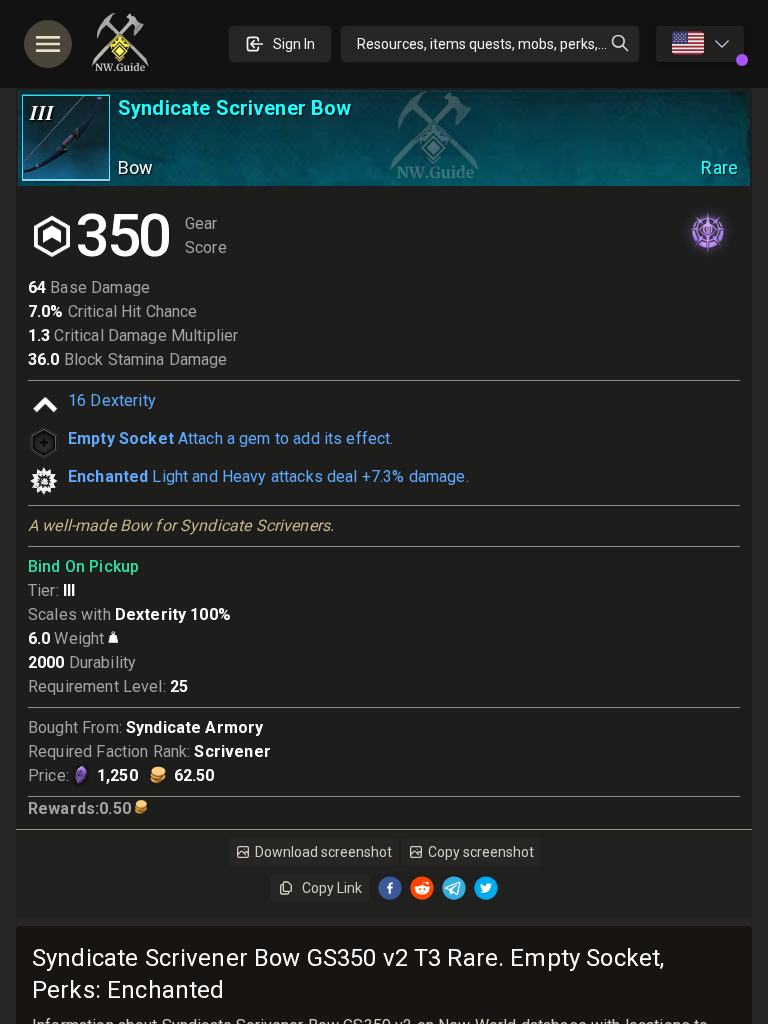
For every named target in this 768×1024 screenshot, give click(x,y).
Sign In (294, 44)
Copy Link (332, 888)
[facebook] (390, 888)
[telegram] (454, 888)
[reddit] (422, 888)
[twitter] (486, 888)
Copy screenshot (481, 852)
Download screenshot (323, 852)
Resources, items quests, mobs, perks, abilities (498, 44)
